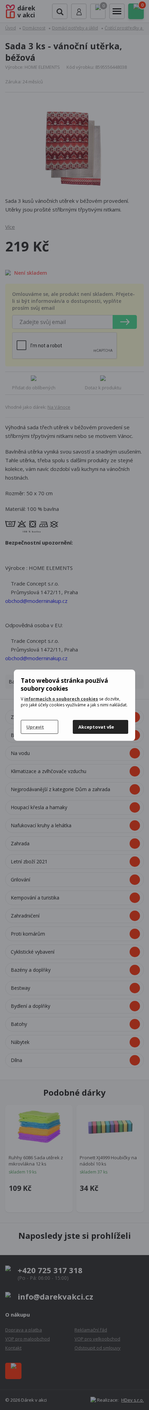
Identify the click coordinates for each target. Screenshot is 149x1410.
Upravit (35, 727)
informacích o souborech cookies (61, 699)
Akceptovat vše (96, 727)
